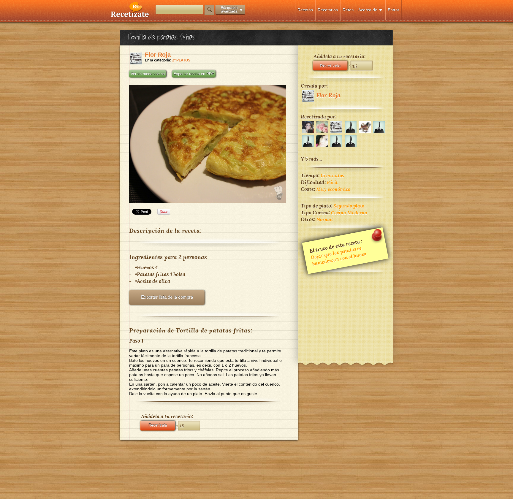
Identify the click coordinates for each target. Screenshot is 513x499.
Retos (348, 9)
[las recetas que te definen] (130, 15)
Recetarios (328, 9)
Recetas (305, 9)
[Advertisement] (345, 313)
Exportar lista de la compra (167, 297)
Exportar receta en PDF (193, 74)
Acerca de (367, 9)
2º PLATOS (181, 60)
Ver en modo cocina (148, 74)
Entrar (393, 9)
